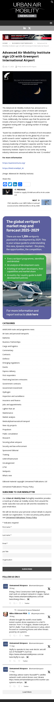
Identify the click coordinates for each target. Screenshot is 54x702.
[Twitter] (29, 28)
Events (5, 367)
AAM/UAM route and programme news (18, 329)
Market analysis (9, 417)
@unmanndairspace (36, 585)
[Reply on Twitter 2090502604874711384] (11, 603)
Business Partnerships (11, 342)
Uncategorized (8, 463)
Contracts (6, 354)
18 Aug (11, 616)
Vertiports (6, 471)
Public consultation (10, 434)
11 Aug (11, 646)
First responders (9, 375)
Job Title (5, 551)
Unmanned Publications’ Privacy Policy (18, 487)
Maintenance (8, 413)
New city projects (10, 425)
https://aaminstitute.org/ (14, 163)
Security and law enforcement (15, 446)
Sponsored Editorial (10, 450)
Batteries (6, 338)
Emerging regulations (11, 363)
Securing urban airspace (12, 442)
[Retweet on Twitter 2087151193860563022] (15, 686)
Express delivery (9, 371)
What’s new (7, 475)
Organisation (7, 560)
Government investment (12, 388)
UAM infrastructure (10, 459)
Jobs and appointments (12, 404)
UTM (5, 467)
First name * (7, 527)
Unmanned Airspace (18, 585)
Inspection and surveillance (13, 396)
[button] (52, 2)
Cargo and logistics (10, 346)
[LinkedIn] (24, 28)
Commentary (8, 350)
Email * (5, 543)
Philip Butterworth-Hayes (26, 66)
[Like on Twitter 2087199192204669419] (20, 661)
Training (6, 454)
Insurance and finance (11, 400)
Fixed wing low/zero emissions (15, 379)
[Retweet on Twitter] (15, 610)
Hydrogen (6, 392)
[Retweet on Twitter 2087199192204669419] (15, 661)
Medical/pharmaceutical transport (16, 421)
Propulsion (7, 429)
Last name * (7, 535)
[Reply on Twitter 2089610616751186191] (11, 635)
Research (6, 438)
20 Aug (11, 588)
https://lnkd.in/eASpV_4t (13, 168)
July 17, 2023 (9, 66)
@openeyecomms (37, 613)
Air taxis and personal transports (16, 333)
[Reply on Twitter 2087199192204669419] (11, 661)
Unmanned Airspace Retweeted (28, 610)
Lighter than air (9, 408)
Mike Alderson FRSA (18, 613)
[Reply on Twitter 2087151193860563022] (11, 686)
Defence (6, 358)
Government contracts (12, 383)
